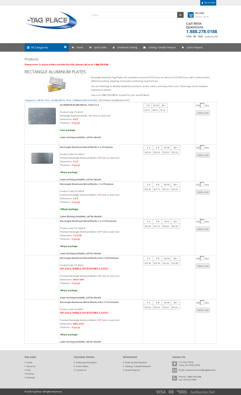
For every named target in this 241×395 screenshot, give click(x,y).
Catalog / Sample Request (138, 366)
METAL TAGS (44, 100)
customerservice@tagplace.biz (200, 370)
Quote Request (132, 370)
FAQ (28, 370)
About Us (31, 366)
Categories (30, 100)
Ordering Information (86, 362)
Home (29, 362)
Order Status (82, 366)
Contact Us (81, 370)
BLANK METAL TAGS (61, 100)
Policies (30, 373)
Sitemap (31, 377)
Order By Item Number (136, 362)
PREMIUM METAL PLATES (85, 100)
